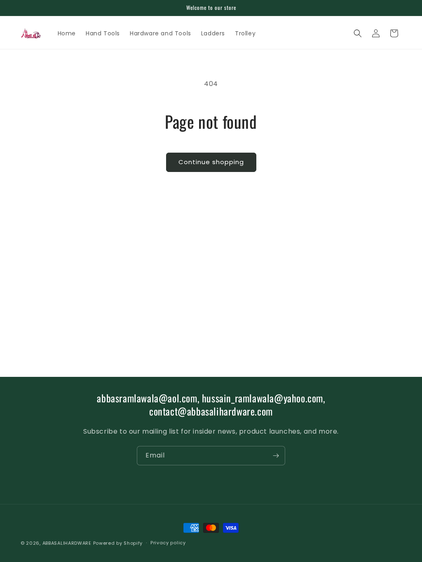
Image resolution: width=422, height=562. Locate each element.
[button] (358, 33)
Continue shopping (211, 162)
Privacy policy (168, 542)
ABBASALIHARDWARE (66, 543)
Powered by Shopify (118, 543)
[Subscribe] (276, 455)
